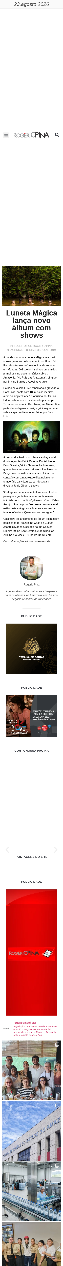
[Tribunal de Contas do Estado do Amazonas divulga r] (31, 1131)
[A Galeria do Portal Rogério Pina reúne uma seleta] (31, 1070)
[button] (6, 135)
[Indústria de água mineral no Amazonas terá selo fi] (31, 1191)
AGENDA (16, 350)
